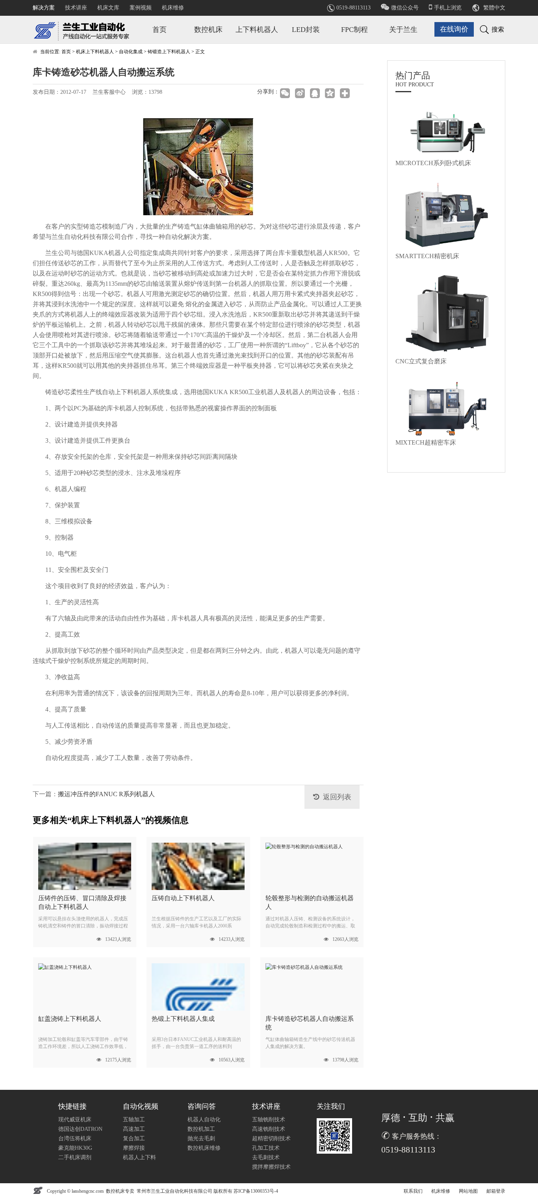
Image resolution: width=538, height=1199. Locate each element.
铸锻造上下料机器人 (169, 51)
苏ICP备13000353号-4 (256, 1191)
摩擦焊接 (134, 1148)
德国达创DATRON (80, 1129)
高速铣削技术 (268, 1129)
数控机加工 (201, 1129)
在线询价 (454, 29)
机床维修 (173, 8)
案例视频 (141, 8)
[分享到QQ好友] (315, 93)
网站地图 (468, 1191)
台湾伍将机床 (74, 1138)
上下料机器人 (257, 30)
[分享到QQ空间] (330, 93)
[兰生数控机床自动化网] (84, 29)
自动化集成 (131, 51)
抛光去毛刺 (201, 1138)
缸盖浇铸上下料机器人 (69, 1018)
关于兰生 (403, 30)
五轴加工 (134, 1120)
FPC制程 (354, 30)
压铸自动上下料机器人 (183, 898)
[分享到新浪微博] (300, 93)
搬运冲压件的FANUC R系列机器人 (106, 794)
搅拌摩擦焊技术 (271, 1167)
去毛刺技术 (266, 1157)
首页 (159, 30)
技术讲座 (76, 8)
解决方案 (44, 8)
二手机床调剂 (74, 1157)
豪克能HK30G (75, 1148)
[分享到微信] (285, 93)
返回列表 (337, 797)
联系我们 (413, 1191)
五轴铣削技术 (268, 1120)
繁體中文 (494, 8)
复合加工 (134, 1138)
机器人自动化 (204, 1120)
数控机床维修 (204, 1148)
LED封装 (306, 30)
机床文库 (108, 8)
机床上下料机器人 (95, 51)
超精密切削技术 (271, 1138)
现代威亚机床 (74, 1120)
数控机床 (208, 30)
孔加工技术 (266, 1148)
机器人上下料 (139, 1157)
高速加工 (134, 1129)
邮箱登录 (495, 1191)
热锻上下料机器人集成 (183, 1018)
